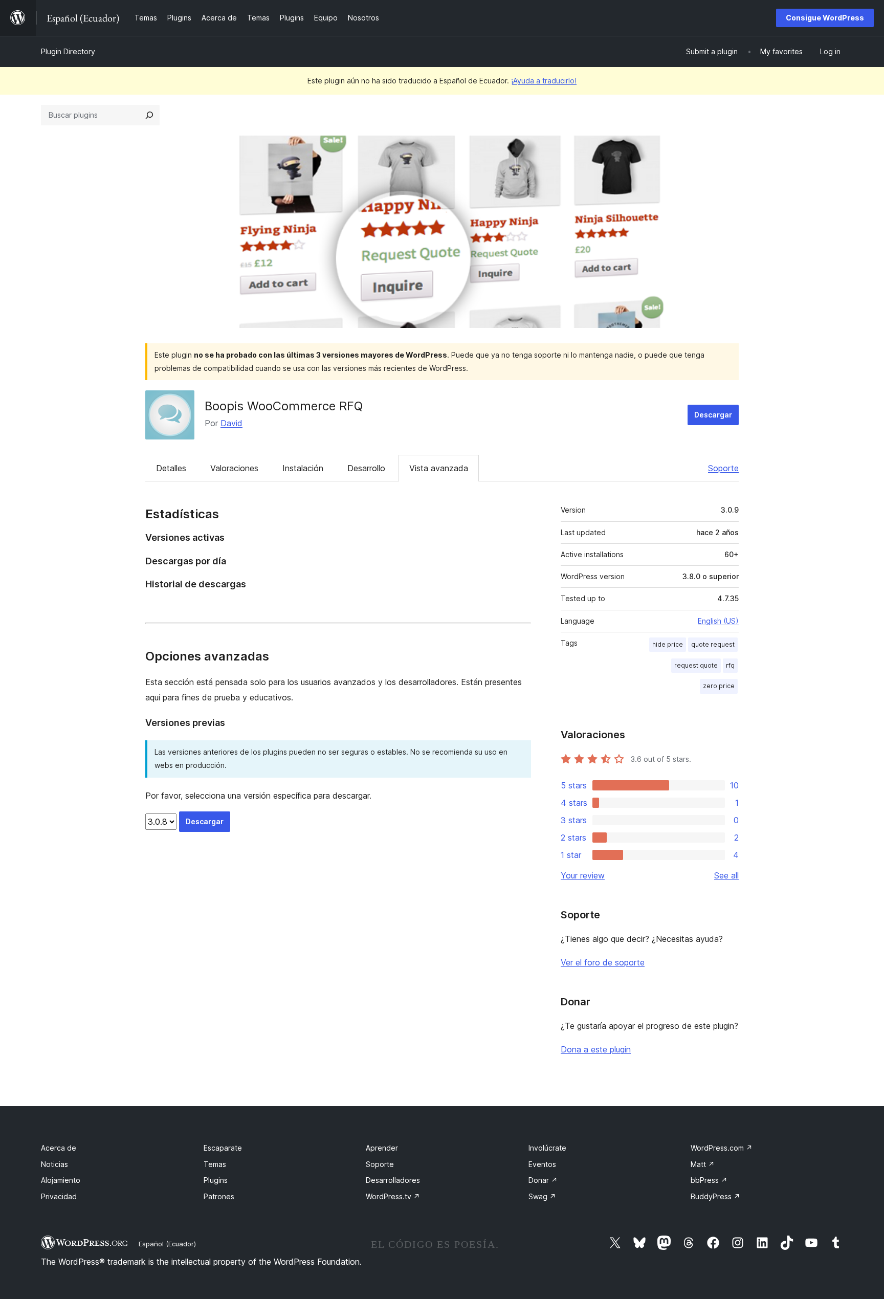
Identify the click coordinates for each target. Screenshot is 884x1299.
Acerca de (58, 1147)
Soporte (723, 468)
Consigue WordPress (825, 17)
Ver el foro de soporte (603, 962)
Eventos (542, 1164)
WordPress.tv (393, 1196)
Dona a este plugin (596, 1049)
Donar (543, 1180)
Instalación (302, 468)
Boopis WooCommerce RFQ (284, 406)
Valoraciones (234, 468)
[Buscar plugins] (149, 115)
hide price (667, 644)
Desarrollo (366, 468)
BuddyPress (715, 1196)
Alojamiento (60, 1180)
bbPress (709, 1180)
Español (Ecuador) (167, 1244)
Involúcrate (547, 1147)
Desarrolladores (393, 1180)
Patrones (219, 1196)
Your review (583, 875)
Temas (215, 1164)
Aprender (382, 1147)
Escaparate (223, 1147)
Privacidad (59, 1196)
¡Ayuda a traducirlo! (544, 80)
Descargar (713, 414)
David (231, 423)
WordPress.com (722, 1147)
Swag (542, 1196)
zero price (719, 686)
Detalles (171, 468)
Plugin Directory (68, 51)
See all (726, 875)
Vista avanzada (438, 468)
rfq (730, 665)
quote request (713, 644)
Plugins (216, 1180)
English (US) (718, 621)
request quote (696, 665)
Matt (703, 1164)
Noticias (54, 1164)
